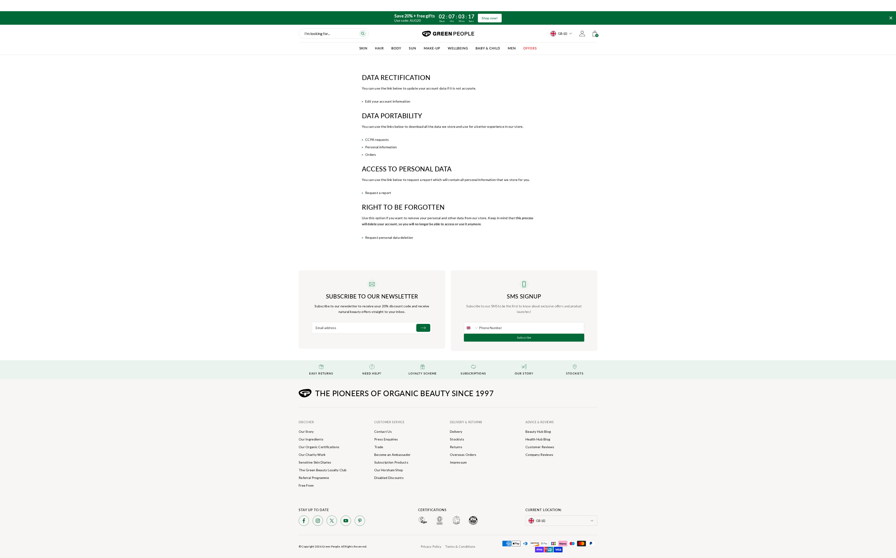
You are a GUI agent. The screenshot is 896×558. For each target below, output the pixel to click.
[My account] (582, 33)
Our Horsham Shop (388, 470)
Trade (378, 447)
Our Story (306, 431)
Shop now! (490, 18)
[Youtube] (346, 521)
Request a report (378, 193)
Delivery (456, 431)
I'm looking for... (317, 33)
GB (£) (562, 33)
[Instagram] (318, 521)
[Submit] (423, 328)
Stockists (457, 439)
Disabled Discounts (389, 478)
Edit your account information (387, 101)
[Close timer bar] (891, 18)
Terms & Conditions (460, 546)
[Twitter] (332, 521)
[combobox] (471, 327)
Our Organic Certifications (319, 447)
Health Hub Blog (537, 439)
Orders (370, 154)
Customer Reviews (539, 447)
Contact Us (383, 431)
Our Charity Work (312, 455)
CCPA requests (377, 140)
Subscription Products (391, 462)
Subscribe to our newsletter (372, 296)
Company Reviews (539, 455)
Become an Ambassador (392, 455)
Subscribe (524, 337)
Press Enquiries (386, 439)
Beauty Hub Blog (538, 431)
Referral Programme (314, 478)
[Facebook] (304, 521)
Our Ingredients (311, 439)
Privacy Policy (431, 546)
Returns (456, 447)
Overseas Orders (463, 455)
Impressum (458, 462)
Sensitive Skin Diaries (315, 462)
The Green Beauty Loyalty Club (322, 470)
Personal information (381, 147)
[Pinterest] (360, 521)
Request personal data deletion (389, 237)
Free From (306, 485)
